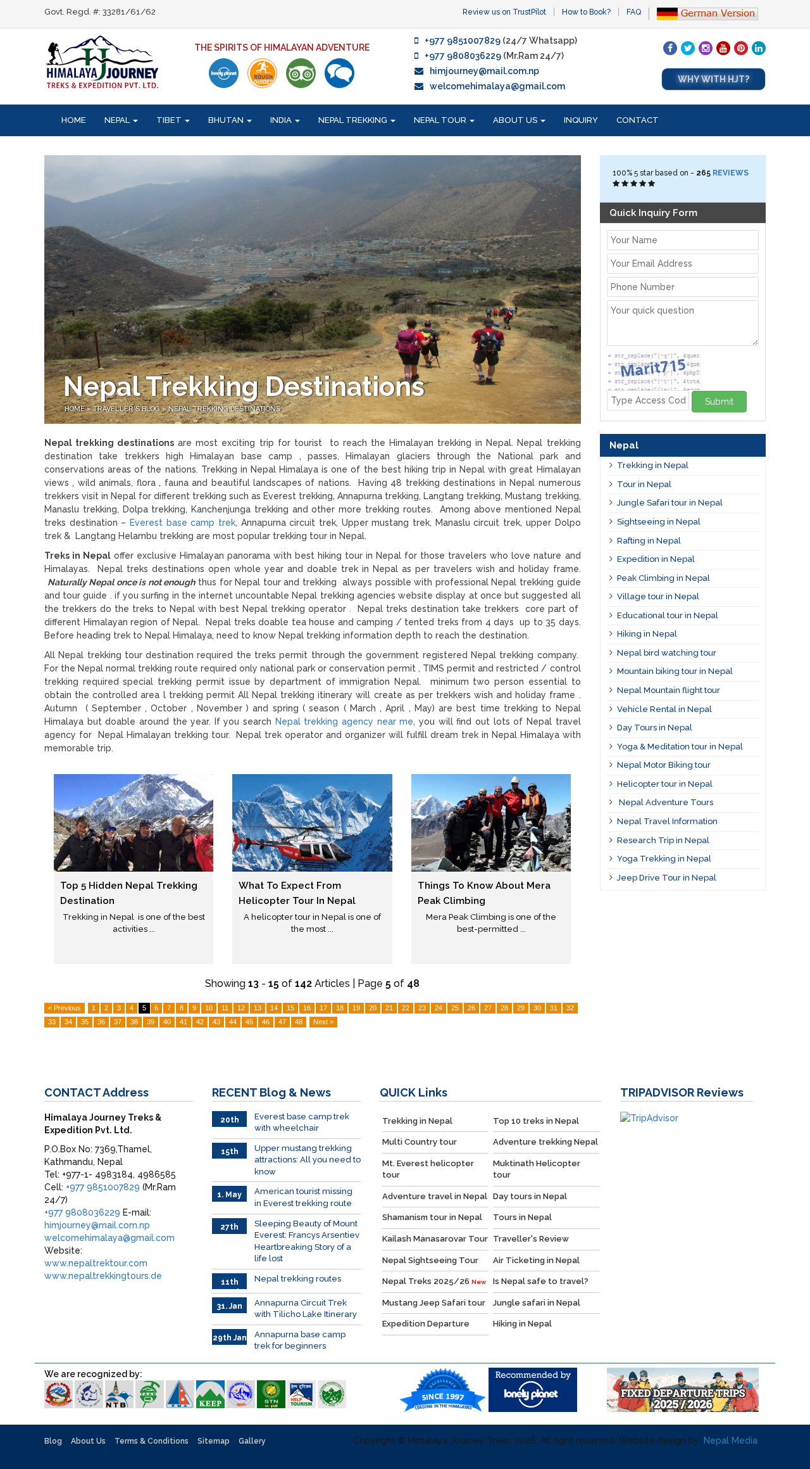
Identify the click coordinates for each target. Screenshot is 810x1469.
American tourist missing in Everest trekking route (303, 1197)
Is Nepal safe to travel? (541, 1281)
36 (101, 1022)
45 (249, 1022)
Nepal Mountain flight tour (668, 690)
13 (257, 1008)
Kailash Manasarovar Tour (435, 1238)
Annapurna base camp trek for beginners (300, 1340)
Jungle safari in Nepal (536, 1302)
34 (68, 1022)
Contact (637, 120)
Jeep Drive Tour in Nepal (666, 877)
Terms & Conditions (152, 1441)
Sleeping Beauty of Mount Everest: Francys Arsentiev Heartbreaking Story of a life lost (306, 1241)
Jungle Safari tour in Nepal (670, 502)
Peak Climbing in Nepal (663, 578)
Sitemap (213, 1441)
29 (521, 1008)
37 (118, 1022)
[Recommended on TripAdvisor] (301, 73)
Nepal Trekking (353, 120)
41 (183, 1022)
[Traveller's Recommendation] (339, 73)
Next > (323, 1022)
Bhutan (227, 120)
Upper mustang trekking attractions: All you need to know (307, 1159)
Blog (53, 1441)
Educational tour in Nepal (667, 615)
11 (224, 1008)
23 (422, 1008)
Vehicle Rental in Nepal (664, 709)
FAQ (633, 12)
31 (554, 1008)
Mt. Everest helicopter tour (428, 1169)
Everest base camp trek (182, 523)
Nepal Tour (441, 120)
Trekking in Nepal (652, 465)
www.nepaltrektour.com (95, 1263)
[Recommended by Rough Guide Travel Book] (262, 73)
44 (233, 1022)
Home (73, 120)
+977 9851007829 (463, 40)
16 (307, 1008)
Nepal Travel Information (667, 821)
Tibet (170, 120)
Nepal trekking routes (297, 1278)
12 (241, 1008)
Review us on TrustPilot (504, 12)
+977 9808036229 (463, 56)
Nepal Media (730, 1440)
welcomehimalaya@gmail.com (497, 86)
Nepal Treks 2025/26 (434, 1281)
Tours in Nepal (522, 1217)
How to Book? (586, 12)
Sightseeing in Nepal (659, 521)
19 (356, 1008)
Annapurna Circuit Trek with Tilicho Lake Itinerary (305, 1309)
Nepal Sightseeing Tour (430, 1260)
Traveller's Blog (127, 409)
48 (298, 1022)
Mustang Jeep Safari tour (433, 1302)
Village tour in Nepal (658, 596)
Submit (719, 402)
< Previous (64, 1008)
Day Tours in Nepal (654, 727)
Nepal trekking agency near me (344, 721)
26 (471, 1008)
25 (455, 1008)
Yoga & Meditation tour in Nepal (680, 746)
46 (266, 1022)
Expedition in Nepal (656, 559)
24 (438, 1008)
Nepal (118, 120)
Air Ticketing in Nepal (536, 1260)
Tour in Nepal (644, 484)
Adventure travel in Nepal (434, 1196)
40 (167, 1022)
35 (85, 1022)
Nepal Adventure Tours (665, 802)
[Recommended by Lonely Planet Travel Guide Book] (224, 73)
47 (282, 1022)
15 (290, 1008)
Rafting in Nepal (649, 540)
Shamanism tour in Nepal (432, 1217)
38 (134, 1022)
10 (209, 1008)
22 (405, 1008)
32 (570, 1008)
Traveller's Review (531, 1238)
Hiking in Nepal (647, 634)
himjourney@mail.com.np (484, 71)
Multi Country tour (419, 1142)
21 (389, 1008)
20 (373, 1008)
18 (340, 1008)
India (282, 120)
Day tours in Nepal (530, 1196)
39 (150, 1022)
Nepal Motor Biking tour (664, 765)
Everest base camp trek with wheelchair (301, 1122)
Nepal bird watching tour (666, 653)
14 (274, 1008)
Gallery (252, 1441)
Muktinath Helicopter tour (536, 1169)
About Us (516, 120)
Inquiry (581, 120)
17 (323, 1008)
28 (504, 1008)
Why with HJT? (713, 79)
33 (52, 1022)
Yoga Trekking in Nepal (664, 858)
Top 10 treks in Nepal (536, 1121)
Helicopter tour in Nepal (665, 784)
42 (200, 1022)
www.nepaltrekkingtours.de (103, 1276)
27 (488, 1008)
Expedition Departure (426, 1323)
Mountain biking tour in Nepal (675, 671)
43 (216, 1022)
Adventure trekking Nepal (545, 1142)
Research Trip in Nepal (663, 840)
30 (537, 1008)
